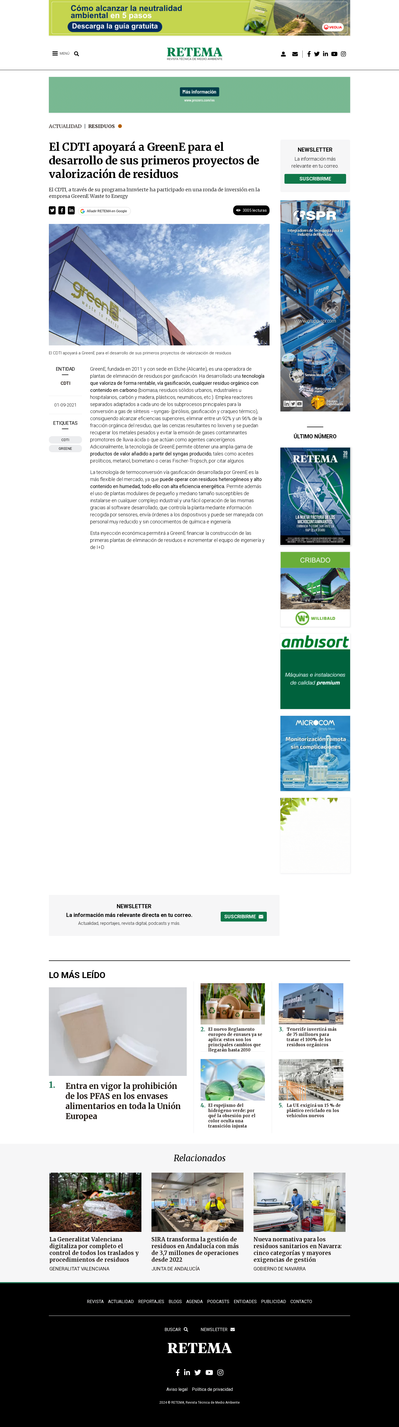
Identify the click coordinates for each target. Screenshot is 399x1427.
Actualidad (65, 126)
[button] (52, 210)
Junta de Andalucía (175, 1269)
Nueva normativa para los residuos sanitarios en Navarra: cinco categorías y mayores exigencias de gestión (298, 1249)
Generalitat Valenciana (79, 1269)
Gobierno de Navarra (280, 1269)
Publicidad (273, 1301)
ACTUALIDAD (121, 1301)
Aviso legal (177, 1389)
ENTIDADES (245, 1301)
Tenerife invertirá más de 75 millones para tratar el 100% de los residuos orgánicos (312, 1037)
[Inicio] (197, 54)
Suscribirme (315, 179)
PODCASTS (218, 1301)
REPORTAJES (151, 1301)
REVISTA (95, 1301)
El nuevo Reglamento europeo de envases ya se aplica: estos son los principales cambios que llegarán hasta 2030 (235, 1040)
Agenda (194, 1301)
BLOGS (175, 1301)
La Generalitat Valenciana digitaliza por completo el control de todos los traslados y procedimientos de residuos (94, 1249)
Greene (65, 448)
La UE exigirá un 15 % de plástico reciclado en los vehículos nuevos (314, 1110)
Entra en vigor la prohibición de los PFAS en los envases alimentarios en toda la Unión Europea (123, 1101)
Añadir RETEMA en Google (107, 211)
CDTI (65, 383)
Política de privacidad (212, 1389)
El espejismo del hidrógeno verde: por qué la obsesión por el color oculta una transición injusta (231, 1116)
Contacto (301, 1301)
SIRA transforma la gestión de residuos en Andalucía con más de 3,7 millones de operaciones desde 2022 (195, 1249)
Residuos (101, 126)
